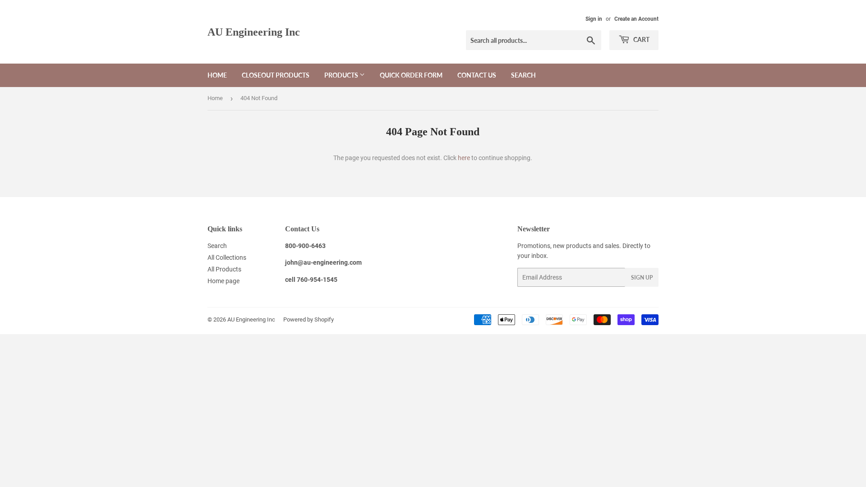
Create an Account (636, 19)
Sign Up (642, 277)
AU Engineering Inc (253, 32)
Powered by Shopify (308, 319)
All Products (224, 269)
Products (341, 75)
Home (217, 75)
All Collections (226, 257)
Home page (223, 281)
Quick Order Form (411, 75)
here (464, 157)
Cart (641, 39)
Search (523, 75)
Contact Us (476, 75)
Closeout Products (275, 75)
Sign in (593, 19)
